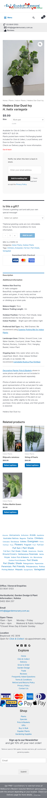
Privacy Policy (21, 184)
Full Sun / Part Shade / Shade (15, 551)
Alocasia (5, 535)
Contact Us (23, 688)
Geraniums (32, 551)
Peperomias (39, 563)
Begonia (23, 538)
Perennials (6, 566)
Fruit (34, 545)
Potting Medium (8, 570)
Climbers (10, 248)
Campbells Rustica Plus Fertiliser (26, 362)
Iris (31, 557)
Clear (14, 123)
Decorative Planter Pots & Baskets (17, 370)
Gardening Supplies (23, 734)
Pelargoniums (28, 563)
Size (5, 119)
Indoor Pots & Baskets (20, 557)
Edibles (23, 542)
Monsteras (38, 557)
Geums (40, 551)
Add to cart (27, 235)
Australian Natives (11, 538)
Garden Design (23, 668)
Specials (23, 719)
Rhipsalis (19, 569)
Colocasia (6, 542)
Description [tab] (8, 275)
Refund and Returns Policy (23, 682)
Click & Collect (16, 638)
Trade (23, 671)
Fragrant (27, 545)
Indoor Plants (20, 100)
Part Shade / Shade (12, 563)
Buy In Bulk (23, 728)
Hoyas (7, 557)
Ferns (42, 542)
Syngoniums (28, 570)
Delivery (23, 662)
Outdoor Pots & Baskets (17, 560)
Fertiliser (6, 545)
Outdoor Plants (28, 245)
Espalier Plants (23, 731)
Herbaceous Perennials (28, 554)
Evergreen (19, 248)
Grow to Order (24, 665)
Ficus (11, 545)
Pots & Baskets (23, 722)
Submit (24, 772)
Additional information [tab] (12, 280)
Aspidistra (40, 535)
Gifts (23, 725)
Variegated (7, 251)
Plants (11, 100)
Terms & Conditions (23, 680)
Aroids (33, 535)
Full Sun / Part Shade (31, 248)
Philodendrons (32, 566)
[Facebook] (21, 645)
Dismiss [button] (37, 795)
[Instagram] (25, 645)
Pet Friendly (19, 566)
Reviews (23, 674)
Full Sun (40, 545)
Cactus (30, 538)
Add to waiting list (19, 178)
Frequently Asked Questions (23, 677)
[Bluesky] (17, 645)
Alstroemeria (14, 535)
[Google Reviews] (29, 645)
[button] (34, 17)
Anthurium (24, 535)
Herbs (41, 554)
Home (5, 100)
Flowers (19, 544)
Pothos (42, 566)
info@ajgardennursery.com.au (14, 610)
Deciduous (15, 542)
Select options (10, 465)
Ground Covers (10, 554)
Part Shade (32, 560)
